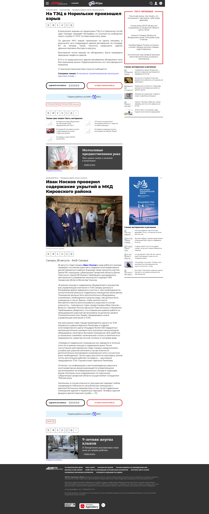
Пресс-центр (90, 467)
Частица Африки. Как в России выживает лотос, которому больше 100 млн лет (148, 232)
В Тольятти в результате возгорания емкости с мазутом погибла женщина (106, 123)
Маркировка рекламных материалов (79, 472)
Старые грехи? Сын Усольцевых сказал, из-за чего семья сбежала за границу (148, 248)
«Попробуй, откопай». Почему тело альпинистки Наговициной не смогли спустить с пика (148, 264)
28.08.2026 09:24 (52, 178)
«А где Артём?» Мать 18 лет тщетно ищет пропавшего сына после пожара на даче (148, 256)
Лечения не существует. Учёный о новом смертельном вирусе (147, 95)
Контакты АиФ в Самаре (140, 470)
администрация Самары (55, 248)
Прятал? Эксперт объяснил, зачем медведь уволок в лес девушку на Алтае (147, 104)
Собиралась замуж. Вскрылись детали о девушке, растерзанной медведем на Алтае (147, 72)
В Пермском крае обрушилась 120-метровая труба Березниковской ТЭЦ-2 (67, 123)
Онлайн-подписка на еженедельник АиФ (131, 467)
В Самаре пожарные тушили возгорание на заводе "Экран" (106, 130)
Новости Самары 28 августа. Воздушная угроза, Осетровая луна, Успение (144, 37)
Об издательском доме (74, 467)
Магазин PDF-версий (105, 467)
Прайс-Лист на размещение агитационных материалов (106, 470)
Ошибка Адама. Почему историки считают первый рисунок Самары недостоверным (144, 47)
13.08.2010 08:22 (52, 10)
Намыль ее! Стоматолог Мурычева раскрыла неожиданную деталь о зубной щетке (148, 88)
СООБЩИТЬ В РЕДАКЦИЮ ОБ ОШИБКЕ (109, 472)
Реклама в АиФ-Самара (73, 470)
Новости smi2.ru (54, 171)
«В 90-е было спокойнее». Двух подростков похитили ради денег (147, 111)
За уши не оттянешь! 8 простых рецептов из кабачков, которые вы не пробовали (149, 80)
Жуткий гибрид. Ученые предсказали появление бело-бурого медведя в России (149, 240)
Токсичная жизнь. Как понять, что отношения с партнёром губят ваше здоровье (144, 18)
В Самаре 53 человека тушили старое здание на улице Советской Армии (67, 131)
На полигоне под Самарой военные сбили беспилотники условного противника (144, 57)
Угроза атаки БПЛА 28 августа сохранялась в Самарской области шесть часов (143, 28)
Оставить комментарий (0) (105, 85)
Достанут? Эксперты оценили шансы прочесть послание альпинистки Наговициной (149, 272)
